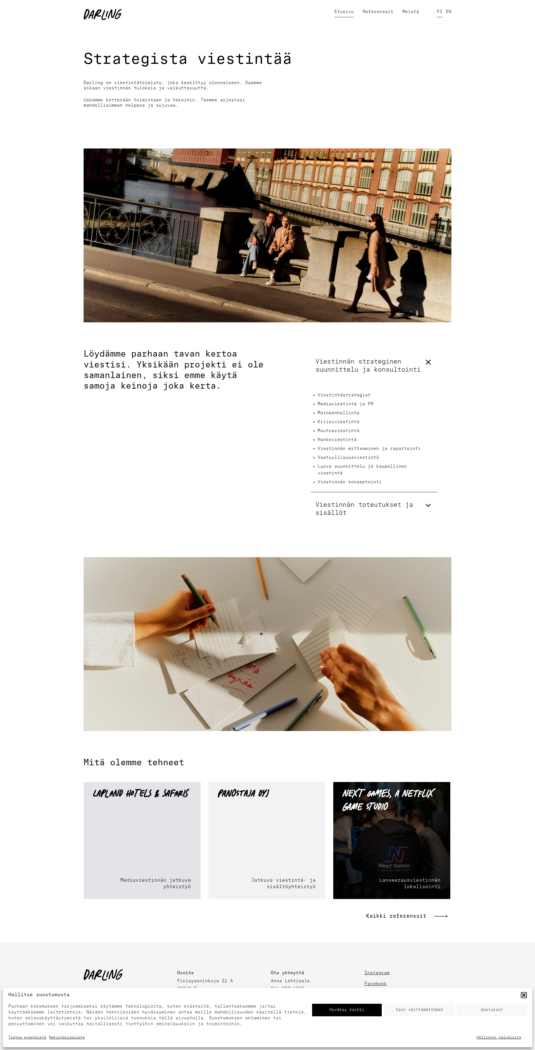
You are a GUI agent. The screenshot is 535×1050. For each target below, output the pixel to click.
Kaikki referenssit (396, 916)
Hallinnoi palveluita (498, 1038)
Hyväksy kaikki (346, 1010)
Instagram (377, 973)
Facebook (375, 984)
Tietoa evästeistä (27, 1038)
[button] (524, 995)
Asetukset (492, 1010)
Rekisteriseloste (67, 1038)
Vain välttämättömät (419, 1010)
